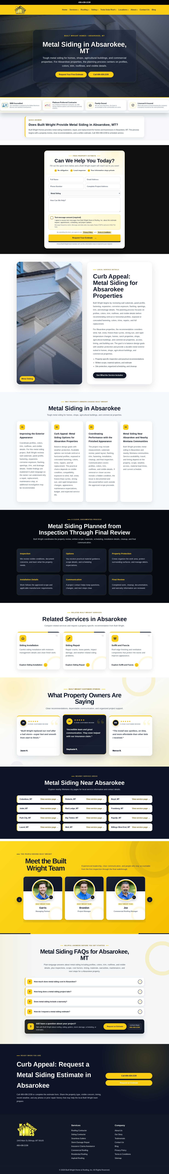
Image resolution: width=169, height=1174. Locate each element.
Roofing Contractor (79, 1131)
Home (64, 10)
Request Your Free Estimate (71, 74)
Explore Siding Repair (77, 665)
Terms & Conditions (104, 232)
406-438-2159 (84, 2)
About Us (118, 1131)
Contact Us (144, 10)
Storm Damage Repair (80, 1142)
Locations (122, 10)
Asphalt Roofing (77, 1158)
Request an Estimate (115, 1026)
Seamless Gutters (78, 1138)
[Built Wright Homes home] (20, 10)
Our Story (118, 1134)
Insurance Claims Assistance (83, 1146)
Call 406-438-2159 (101, 74)
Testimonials (120, 1138)
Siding (94, 10)
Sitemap (118, 1158)
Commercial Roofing (79, 1150)
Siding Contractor (78, 1134)
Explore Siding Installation (33, 665)
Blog (154, 10)
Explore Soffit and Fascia (124, 665)
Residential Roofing (79, 1154)
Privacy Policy (88, 232)
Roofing (84, 10)
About (133, 10)
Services (73, 10)
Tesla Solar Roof (107, 10)
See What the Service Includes (109, 375)
